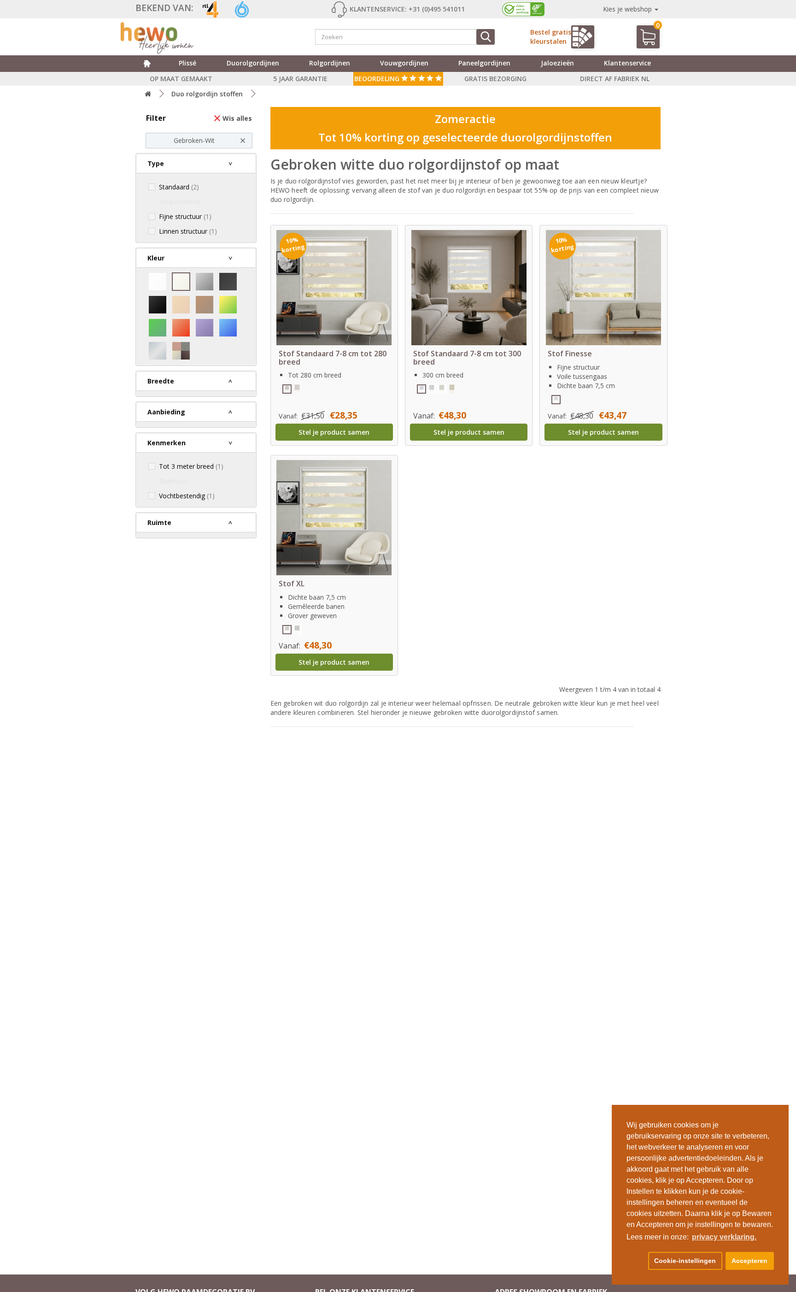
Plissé (187, 63)
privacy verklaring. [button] (724, 1237)
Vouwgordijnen (404, 63)
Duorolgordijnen (253, 63)
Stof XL (291, 583)
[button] (635, 1261)
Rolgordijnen (329, 63)
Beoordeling (377, 78)
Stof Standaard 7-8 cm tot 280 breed (332, 357)
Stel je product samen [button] (333, 432)
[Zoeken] (485, 37)
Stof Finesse (570, 353)
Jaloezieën (557, 63)
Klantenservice (627, 63)
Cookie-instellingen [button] (685, 1260)
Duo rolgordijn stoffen (207, 93)
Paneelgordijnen (484, 63)
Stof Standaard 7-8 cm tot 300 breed (467, 357)
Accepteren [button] (749, 1260)
